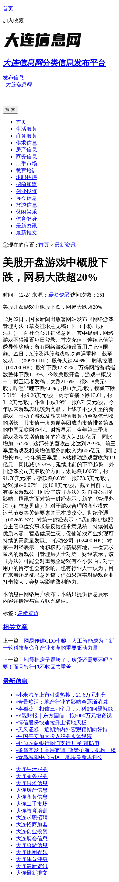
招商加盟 (26, 184)
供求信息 (26, 143)
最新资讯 (26, 225)
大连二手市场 (32, 804)
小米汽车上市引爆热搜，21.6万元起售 (61, 695)
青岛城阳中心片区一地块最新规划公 (59, 757)
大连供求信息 (32, 783)
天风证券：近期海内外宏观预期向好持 (62, 729)
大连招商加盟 (32, 824)
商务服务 (26, 136)
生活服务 (26, 129)
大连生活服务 (32, 769)
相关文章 (15, 627)
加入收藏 (13, 20)
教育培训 (26, 170)
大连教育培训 (32, 811)
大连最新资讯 (32, 866)
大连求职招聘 (32, 817)
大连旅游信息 (32, 845)
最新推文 (26, 232)
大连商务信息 (32, 797)
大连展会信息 (32, 838)
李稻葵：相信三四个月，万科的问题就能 (64, 708)
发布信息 (13, 77)
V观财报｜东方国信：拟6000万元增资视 (64, 715)
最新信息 (15, 681)
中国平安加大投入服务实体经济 (54, 736)
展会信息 (26, 198)
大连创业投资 (32, 831)
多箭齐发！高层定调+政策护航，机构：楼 (66, 750)
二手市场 (26, 163)
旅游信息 (26, 205)
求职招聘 (26, 177)
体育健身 (26, 219)
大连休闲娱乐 (32, 852)
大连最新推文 (32, 873)
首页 (8, 8)
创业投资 (26, 191)
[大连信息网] (44, 47)
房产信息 (26, 149)
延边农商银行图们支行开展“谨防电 (57, 743)
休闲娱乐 (26, 212)
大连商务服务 (32, 776)
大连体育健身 (32, 859)
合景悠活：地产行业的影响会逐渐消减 (62, 702)
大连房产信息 (32, 790)
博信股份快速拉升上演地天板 (51, 722)
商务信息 (26, 156)
